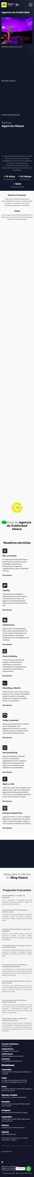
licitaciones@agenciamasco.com (13, 1056)
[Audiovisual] (5, 620)
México (5, 1125)
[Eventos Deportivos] (5, 808)
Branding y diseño (12, 688)
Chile (4, 1078)
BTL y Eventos (10, 556)
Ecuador (6, 1102)
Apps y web (8, 784)
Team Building (10, 656)
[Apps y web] (5, 779)
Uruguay (6, 1110)
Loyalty (6, 590)
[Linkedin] (3, 1158)
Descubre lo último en (17, 876)
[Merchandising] (5, 747)
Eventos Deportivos (12, 813)
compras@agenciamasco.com (12, 1061)
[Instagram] (7, 1158)
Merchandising (10, 752)
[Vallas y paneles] (5, 715)
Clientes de (17, 526)
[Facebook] (12, 1158)
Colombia (7, 1069)
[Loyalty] (5, 585)
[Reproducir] (17, 846)
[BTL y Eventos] (5, 551)
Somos (13, 124)
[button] (12, 47)
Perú (4, 1086)
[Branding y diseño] (5, 683)
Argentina (7, 1117)
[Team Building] (5, 651)
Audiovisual (8, 625)
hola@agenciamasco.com (10, 1051)
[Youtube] (17, 1158)
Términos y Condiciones (10, 1166)
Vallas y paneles (10, 720)
